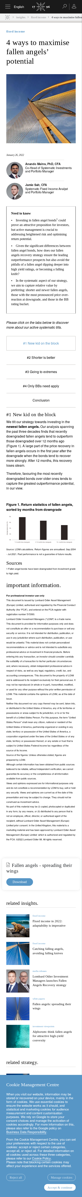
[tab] (41, 343)
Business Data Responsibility (26, 1132)
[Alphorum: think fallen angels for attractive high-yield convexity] (17, 1036)
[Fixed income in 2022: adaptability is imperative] (17, 925)
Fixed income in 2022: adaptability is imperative (49, 923)
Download (20, 882)
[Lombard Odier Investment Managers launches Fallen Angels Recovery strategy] (17, 981)
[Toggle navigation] (7, 7)
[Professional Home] (7, 17)
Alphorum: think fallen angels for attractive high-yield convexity (52, 1036)
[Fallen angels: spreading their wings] (17, 1008)
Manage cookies (61, 1177)
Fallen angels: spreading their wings (52, 1006)
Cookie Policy (41, 1158)
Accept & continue (60, 1187)
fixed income (38, 17)
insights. (21, 17)
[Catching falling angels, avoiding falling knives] (17, 953)
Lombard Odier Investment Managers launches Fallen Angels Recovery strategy (50, 981)
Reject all (16, 1177)
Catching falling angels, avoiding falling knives (48, 951)
